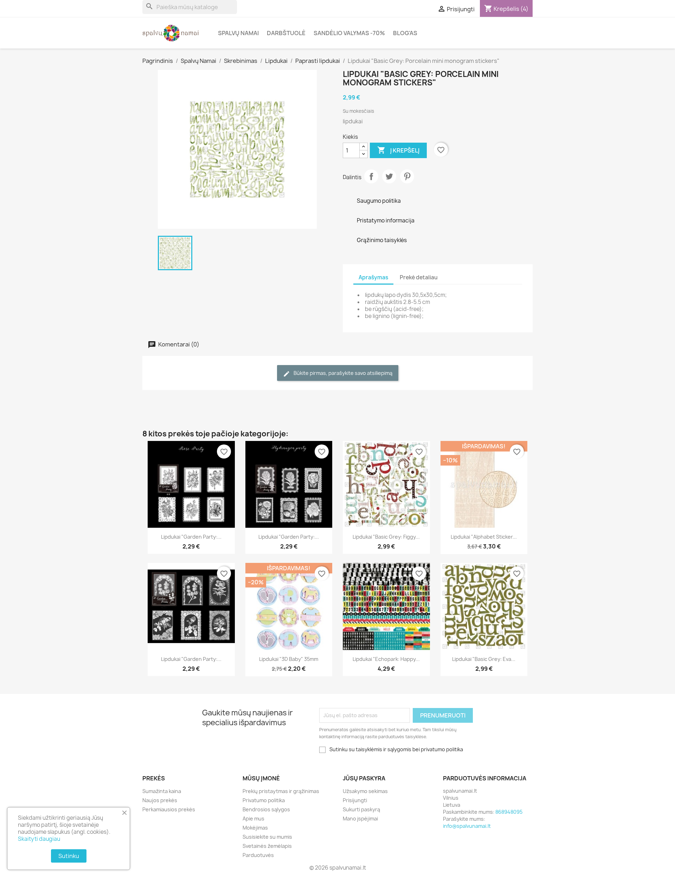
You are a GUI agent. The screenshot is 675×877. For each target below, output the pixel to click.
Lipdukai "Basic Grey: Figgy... (386, 536)
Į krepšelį (398, 150)
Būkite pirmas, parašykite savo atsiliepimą (342, 373)
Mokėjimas (255, 827)
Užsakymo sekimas (365, 791)
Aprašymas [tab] (373, 277)
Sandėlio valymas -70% (349, 33)
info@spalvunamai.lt (467, 826)
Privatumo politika (264, 800)
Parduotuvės (258, 855)
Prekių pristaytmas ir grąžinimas (281, 791)
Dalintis (371, 176)
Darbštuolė (286, 33)
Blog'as (405, 33)
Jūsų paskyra (364, 778)
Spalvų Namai (238, 33)
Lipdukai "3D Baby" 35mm (288, 659)
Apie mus (253, 818)
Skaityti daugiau (39, 839)
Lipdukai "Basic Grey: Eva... (483, 659)
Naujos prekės (159, 800)
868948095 (508, 811)
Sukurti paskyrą (361, 809)
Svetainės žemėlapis (267, 846)
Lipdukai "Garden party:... (191, 536)
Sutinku (68, 856)
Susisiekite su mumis (267, 836)
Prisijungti (355, 800)
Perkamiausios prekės (168, 809)
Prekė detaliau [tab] (419, 277)
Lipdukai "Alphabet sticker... (484, 536)
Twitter (389, 176)
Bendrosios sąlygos (266, 809)
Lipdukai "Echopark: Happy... (386, 659)
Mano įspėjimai (360, 818)
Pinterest (407, 176)
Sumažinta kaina (161, 791)
